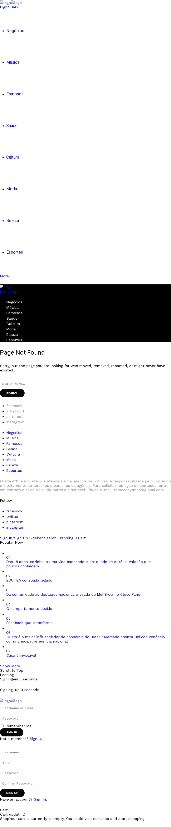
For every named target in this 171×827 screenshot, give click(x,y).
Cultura (13, 323)
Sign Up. (37, 738)
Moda (11, 329)
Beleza (12, 334)
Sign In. (40, 799)
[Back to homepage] (11, 700)
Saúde (12, 318)
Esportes (14, 340)
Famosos (14, 313)
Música (12, 307)
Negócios (14, 302)
